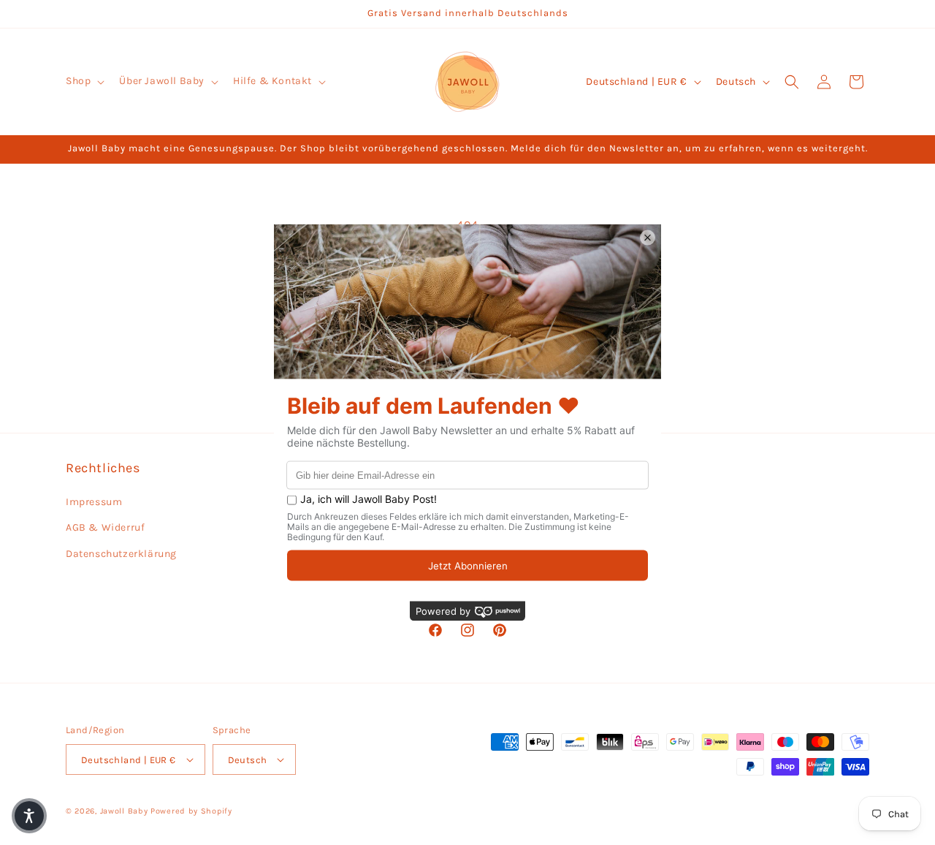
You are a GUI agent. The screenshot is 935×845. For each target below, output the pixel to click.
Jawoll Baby (124, 811)
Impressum (94, 502)
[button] (83, 81)
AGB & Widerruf (105, 527)
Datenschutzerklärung (121, 553)
